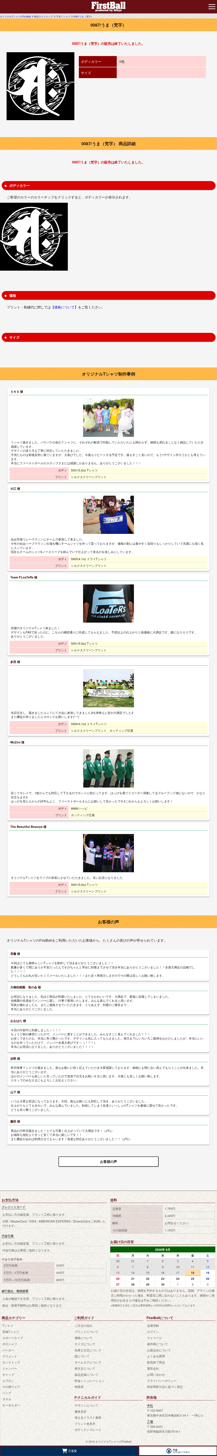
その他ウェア (11, 1386)
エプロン (8, 1380)
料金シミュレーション (89, 1380)
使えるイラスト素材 (88, 1417)
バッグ (6, 1392)
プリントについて (86, 1331)
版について (82, 1356)
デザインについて (86, 1405)
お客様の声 (108, 1161)
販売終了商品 (156, 1362)
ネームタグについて (88, 1362)
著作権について (157, 1344)
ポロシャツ (9, 1344)
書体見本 (80, 1411)
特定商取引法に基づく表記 (165, 1386)
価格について (83, 1337)
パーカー (8, 1350)
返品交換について (86, 1374)
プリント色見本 (85, 1423)
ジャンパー (9, 1368)
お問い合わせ (156, 1374)
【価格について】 (64, 307)
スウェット (9, 1356)
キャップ (8, 1374)
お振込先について (159, 1350)
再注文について (85, 1368)
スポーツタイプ (12, 1337)
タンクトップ (11, 1362)
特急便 (79, 1386)
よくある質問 (156, 1356)
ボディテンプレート (88, 1429)
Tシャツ (7, 1325)
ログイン (153, 1331)
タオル (6, 1399)
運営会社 (153, 1368)
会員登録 (153, 1325)
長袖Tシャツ (10, 1331)
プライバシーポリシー (162, 1380)
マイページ (154, 1337)
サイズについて (85, 1344)
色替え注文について (88, 1350)
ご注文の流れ (83, 1325)
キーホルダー (11, 1405)
